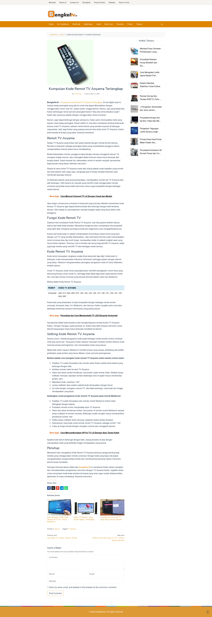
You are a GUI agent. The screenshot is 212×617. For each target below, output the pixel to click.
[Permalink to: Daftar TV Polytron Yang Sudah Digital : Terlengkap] (86, 507)
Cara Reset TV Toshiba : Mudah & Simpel (62, 536)
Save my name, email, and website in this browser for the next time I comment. (83, 587)
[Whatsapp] (66, 488)
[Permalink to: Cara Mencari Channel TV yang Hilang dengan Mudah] (112, 507)
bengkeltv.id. (101, 611)
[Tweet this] (53, 488)
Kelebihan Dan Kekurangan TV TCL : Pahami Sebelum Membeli (108, 538)
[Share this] (49, 488)
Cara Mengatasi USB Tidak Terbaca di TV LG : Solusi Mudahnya (57, 519)
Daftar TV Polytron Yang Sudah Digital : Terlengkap (84, 518)
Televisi (57, 529)
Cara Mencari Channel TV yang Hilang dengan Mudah (111, 518)
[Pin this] (57, 488)
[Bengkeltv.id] (62, 13)
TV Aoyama (72, 529)
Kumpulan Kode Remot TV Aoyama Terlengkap (81, 102)
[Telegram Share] (62, 488)
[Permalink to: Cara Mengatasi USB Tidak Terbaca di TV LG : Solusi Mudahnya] (59, 507)
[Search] (162, 24)
